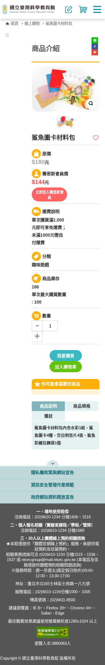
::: (10, 23)
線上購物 (32, 23)
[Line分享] (95, 40)
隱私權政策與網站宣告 (52, 473)
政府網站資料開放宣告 (52, 497)
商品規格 (81, 406)
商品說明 (48, 406)
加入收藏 (96, 138)
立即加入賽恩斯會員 (50, 195)
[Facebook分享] (95, 46)
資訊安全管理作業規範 (52, 485)
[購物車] (83, 9)
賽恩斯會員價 (55, 173)
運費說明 (51, 211)
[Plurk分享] (95, 52)
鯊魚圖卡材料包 (59, 23)
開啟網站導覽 (52, 463)
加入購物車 (65, 367)
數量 (46, 315)
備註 (48, 416)
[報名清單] (68, 9)
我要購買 (65, 356)
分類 (46, 256)
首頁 (14, 23)
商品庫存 (51, 278)
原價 (46, 153)
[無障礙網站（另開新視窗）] (52, 632)
